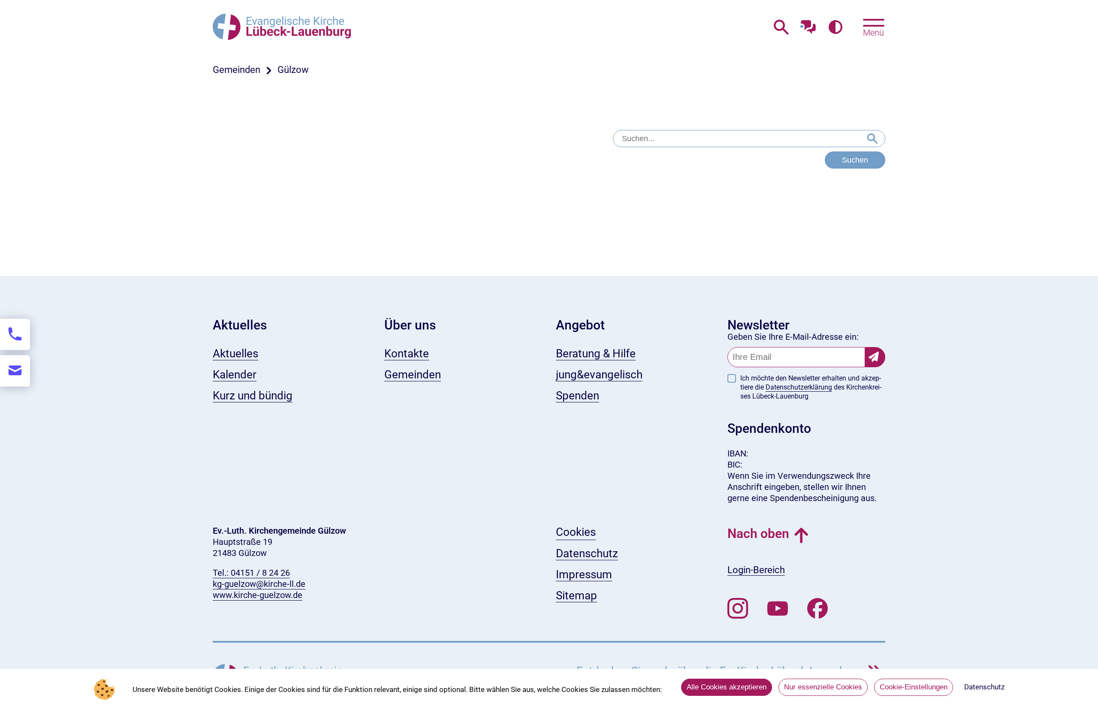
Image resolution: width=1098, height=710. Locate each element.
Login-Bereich (756, 570)
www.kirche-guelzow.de (257, 595)
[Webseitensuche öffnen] (781, 27)
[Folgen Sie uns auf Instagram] (737, 608)
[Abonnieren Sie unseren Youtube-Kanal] (777, 608)
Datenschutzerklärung (799, 387)
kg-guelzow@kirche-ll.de (259, 584)
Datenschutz (984, 687)
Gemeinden (236, 69)
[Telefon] (15, 334)
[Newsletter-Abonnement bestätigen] (875, 357)
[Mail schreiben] (15, 371)
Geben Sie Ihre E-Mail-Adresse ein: (793, 337)
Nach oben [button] (758, 533)
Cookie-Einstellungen (913, 687)
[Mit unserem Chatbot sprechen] (808, 24)
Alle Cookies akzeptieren (726, 687)
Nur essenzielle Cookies (823, 687)
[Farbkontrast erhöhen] (835, 27)
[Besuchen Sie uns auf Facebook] (817, 608)
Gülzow (293, 69)
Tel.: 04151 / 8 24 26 (251, 573)
